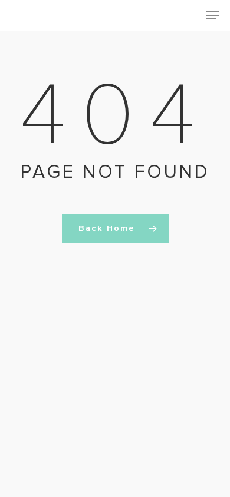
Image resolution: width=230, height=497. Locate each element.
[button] (212, 15)
